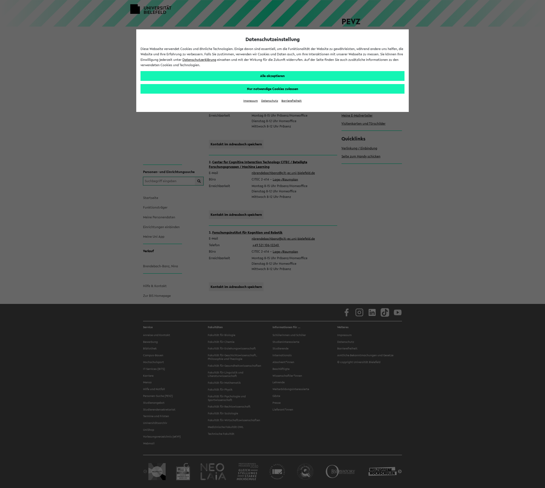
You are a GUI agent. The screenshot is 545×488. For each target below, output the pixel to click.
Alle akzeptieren (272, 75)
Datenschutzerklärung (199, 59)
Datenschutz (269, 101)
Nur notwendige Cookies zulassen (272, 88)
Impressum (250, 101)
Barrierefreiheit (291, 101)
